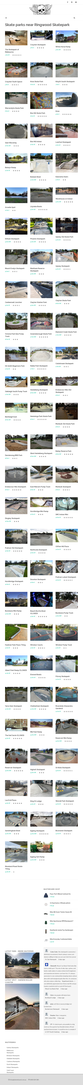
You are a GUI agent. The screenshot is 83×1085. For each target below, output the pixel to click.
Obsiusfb (53, 966)
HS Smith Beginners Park (15, 366)
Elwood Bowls (35, 675)
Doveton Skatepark (38, 579)
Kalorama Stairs (62, 177)
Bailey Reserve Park (63, 451)
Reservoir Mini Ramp (64, 738)
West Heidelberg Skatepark (41, 453)
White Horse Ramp (63, 47)
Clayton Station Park (38, 302)
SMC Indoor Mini (62, 514)
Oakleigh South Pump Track (16, 391)
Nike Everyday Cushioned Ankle (61, 939)
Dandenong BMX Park (13, 455)
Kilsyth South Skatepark (65, 82)
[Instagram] (72, 2)
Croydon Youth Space (13, 82)
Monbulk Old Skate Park (65, 424)
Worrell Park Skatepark (65, 801)
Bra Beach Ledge (50, 998)
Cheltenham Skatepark (39, 706)
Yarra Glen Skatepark (13, 706)
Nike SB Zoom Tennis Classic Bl (61, 912)
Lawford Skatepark (63, 142)
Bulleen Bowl (35, 177)
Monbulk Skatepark (63, 487)
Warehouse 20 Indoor (64, 199)
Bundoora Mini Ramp (13, 611)
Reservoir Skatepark (13, 768)
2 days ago (61, 959)
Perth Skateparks (12, 1064)
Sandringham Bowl (12, 831)
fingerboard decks (67, 981)
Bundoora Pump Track (64, 613)
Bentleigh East (11, 417)
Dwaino (52, 1015)
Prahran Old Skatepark (14, 548)
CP (51, 1024)
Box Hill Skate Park (37, 113)
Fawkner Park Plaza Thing (15, 645)
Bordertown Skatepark (52, 1009)
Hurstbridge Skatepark (14, 581)
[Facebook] (68, 2)
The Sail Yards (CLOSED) (14, 735)
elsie (51, 1004)
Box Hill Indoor (36, 142)
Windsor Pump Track (64, 645)
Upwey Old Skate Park (64, 237)
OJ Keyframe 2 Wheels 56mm (60, 903)
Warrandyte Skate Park (14, 108)
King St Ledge (36, 801)
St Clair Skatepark (50, 959)
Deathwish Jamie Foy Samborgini (61, 930)
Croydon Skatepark (38, 45)
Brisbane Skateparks (13, 1055)
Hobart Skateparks (13, 1067)
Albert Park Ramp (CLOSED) (16, 670)
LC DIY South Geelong (52, 1032)
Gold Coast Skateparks (10, 1071)
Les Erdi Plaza (10, 800)
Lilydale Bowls (36, 206)
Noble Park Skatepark (39, 366)
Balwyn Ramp (10, 168)
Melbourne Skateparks (10, 1051)
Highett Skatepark (37, 770)
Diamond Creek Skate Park (66, 332)
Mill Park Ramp (36, 732)
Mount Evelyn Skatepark (14, 268)
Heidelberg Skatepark (39, 390)
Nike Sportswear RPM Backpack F (61, 921)
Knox (57, 111)
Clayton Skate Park (63, 300)
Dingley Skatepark (12, 518)
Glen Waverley (11, 143)
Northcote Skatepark (38, 550)
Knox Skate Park (36, 82)
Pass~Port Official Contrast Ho (60, 894)
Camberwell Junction (13, 302)
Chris (52, 995)
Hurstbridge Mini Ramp (39, 511)
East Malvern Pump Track (40, 487)
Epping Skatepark (37, 831)
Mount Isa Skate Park (52, 989)
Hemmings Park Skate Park (41, 416)
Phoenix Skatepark (37, 239)
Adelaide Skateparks (13, 1058)
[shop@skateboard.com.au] (76, 2)
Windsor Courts (36, 645)
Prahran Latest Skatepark (66, 577)
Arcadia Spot (10, 207)
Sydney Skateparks (13, 1047)
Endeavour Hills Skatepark (15, 487)
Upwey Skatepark (63, 266)
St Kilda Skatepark (63, 768)
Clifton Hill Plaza (62, 546)
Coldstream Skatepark (64, 364)
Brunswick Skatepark (64, 831)
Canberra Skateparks (13, 1061)
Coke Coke (54, 952)
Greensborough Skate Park (41, 334)
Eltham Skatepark (12, 239)
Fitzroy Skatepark (63, 676)
